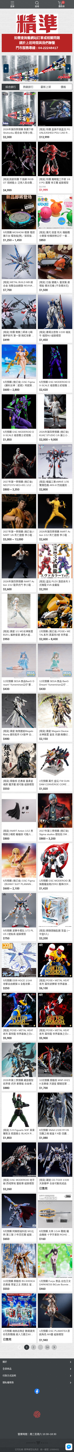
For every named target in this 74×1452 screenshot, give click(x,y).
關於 (5, 1362)
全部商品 (7, 1368)
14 (47, 1347)
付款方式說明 (9, 1375)
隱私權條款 (8, 1382)
